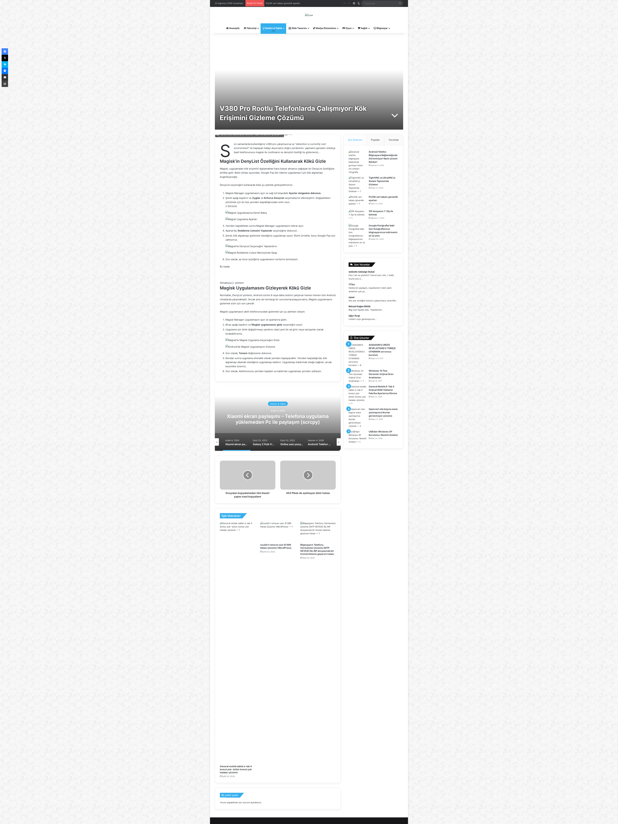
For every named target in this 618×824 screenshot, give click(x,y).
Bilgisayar (382, 28)
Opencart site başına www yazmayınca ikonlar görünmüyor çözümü (383, 412)
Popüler (375, 139)
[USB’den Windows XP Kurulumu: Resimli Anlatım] (357, 437)
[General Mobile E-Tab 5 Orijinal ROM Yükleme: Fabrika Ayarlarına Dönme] (357, 395)
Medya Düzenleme (325, 28)
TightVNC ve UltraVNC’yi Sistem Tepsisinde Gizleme (382, 181)
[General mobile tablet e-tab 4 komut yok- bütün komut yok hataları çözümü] (237, 642)
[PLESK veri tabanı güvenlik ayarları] (357, 201)
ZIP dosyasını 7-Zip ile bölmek (280, 3)
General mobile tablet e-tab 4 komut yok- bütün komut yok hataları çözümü (236, 769)
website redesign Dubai (362, 271)
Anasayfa (234, 28)
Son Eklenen (355, 139)
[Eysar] (309, 15)
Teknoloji (251, 28)
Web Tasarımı (299, 28)
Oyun (348, 28)
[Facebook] (5, 51)
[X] (5, 58)
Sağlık (363, 28)
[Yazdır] (5, 84)
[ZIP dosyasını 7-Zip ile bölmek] (357, 216)
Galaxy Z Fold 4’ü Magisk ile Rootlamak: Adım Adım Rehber (278, 419)
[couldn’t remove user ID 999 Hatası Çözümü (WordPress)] (277, 532)
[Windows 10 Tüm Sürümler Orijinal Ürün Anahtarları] (357, 376)
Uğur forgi (354, 315)
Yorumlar (394, 139)
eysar (352, 297)
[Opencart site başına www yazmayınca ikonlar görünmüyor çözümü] (357, 417)
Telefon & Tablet (273, 28)
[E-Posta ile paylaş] (5, 77)
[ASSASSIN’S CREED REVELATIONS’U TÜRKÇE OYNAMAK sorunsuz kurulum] (357, 355)
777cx (352, 284)
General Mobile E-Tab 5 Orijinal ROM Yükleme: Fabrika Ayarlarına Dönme (383, 390)
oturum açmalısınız (252, 802)
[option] (278, 418)
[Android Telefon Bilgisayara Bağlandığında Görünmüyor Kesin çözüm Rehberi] (357, 162)
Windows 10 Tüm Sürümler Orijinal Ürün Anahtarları (381, 374)
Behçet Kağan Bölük (359, 306)
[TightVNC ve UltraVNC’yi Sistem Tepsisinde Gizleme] (357, 184)
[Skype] (5, 64)
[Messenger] (5, 71)
